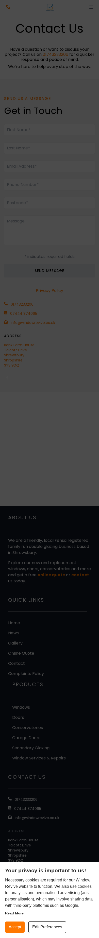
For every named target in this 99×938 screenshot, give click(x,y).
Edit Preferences (47, 927)
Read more (14, 913)
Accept (15, 927)
